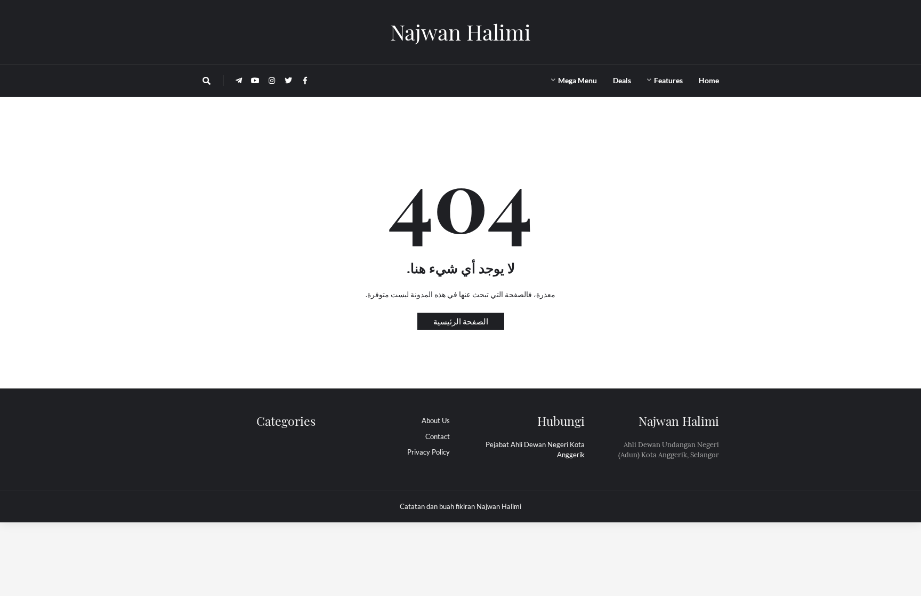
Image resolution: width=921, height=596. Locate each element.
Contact (437, 436)
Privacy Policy (428, 452)
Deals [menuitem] (622, 80)
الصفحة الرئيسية (460, 321)
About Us (436, 420)
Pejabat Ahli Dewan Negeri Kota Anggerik (535, 449)
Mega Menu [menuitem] (577, 80)
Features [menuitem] (668, 80)
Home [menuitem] (709, 80)
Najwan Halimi (460, 32)
